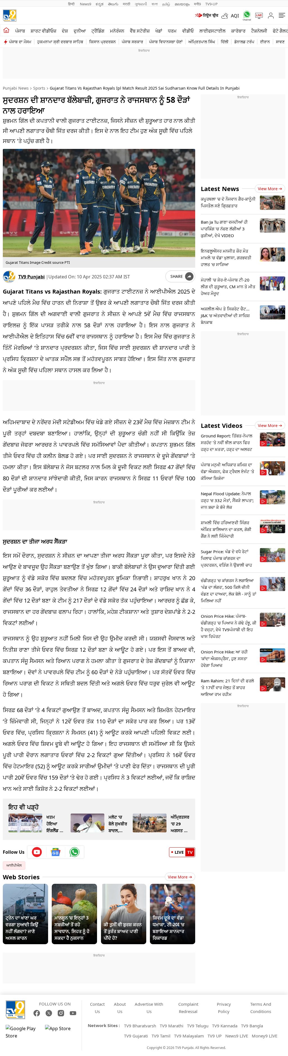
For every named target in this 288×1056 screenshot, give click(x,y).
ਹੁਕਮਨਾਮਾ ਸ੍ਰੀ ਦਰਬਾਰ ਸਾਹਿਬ (60, 41)
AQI (235, 16)
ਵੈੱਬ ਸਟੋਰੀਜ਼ (140, 31)
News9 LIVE (236, 1036)
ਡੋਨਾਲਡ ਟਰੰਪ (244, 41)
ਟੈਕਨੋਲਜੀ (259, 31)
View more (268, 188)
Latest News (220, 188)
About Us (120, 1007)
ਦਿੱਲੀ (224, 41)
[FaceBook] (36, 1013)
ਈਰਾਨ (265, 41)
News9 (85, 3)
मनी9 (197, 3)
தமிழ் (166, 3)
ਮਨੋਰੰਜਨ (117, 31)
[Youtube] (37, 852)
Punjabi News (16, 88)
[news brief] (206, 15)
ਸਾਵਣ (280, 41)
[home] (6, 30)
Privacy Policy (224, 1007)
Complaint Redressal (188, 1007)
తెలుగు (113, 3)
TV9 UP (215, 1036)
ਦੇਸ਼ (65, 31)
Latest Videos (221, 425)
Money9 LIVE (264, 1036)
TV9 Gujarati (136, 1036)
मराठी (126, 3)
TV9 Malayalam (189, 1036)
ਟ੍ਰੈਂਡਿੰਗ (97, 31)
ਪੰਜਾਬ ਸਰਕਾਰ (132, 41)
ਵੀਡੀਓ (188, 31)
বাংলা (155, 3)
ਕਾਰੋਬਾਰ (238, 31)
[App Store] (62, 1032)
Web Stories (21, 877)
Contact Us (97, 1007)
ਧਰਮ (172, 31)
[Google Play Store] (22, 1032)
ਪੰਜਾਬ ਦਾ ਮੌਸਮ (20, 41)
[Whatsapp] (245, 16)
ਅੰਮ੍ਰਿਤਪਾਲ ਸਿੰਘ (201, 41)
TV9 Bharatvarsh (140, 1025)
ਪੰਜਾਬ (20, 31)
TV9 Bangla (252, 1025)
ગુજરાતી (141, 3)
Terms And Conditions (260, 1007)
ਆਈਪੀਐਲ (14, 865)
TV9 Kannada (224, 1025)
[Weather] (226, 15)
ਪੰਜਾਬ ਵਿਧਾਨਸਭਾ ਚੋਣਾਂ (166, 41)
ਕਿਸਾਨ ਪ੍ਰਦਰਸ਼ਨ (102, 41)
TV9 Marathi (171, 1025)
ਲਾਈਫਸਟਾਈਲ (212, 31)
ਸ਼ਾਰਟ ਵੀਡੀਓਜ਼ (43, 31)
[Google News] (55, 852)
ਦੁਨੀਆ (80, 31)
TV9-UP (211, 3)
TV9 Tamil (161, 1036)
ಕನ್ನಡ (100, 3)
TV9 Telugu (197, 1025)
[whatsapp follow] (74, 852)
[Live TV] (257, 16)
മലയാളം (182, 3)
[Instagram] (61, 1013)
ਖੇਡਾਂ (158, 31)
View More (178, 877)
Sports (39, 88)
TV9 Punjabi (31, 276)
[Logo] (9, 16)
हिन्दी (71, 3)
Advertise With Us (149, 1007)
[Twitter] (49, 1013)
